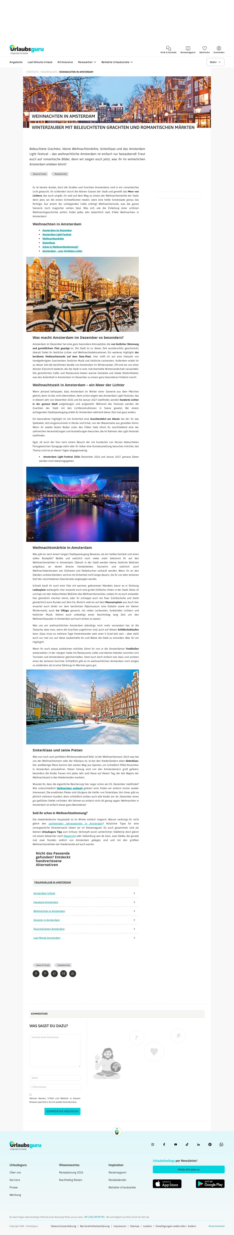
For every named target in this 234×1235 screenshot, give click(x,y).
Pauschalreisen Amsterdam (49, 928)
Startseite (32, 71)
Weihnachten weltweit (70, 788)
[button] (189, 1169)
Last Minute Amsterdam (46, 937)
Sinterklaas (49, 242)
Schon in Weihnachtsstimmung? (60, 246)
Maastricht (70, 835)
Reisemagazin (49, 71)
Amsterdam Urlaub (44, 893)
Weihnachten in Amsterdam (49, 911)
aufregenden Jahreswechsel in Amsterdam (76, 823)
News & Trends (39, 174)
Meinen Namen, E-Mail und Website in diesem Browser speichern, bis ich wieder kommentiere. (54, 1100)
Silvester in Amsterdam (46, 919)
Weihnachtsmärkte (53, 238)
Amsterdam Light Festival (57, 234)
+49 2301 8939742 (94, 1216)
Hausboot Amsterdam (45, 902)
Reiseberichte (61, 174)
